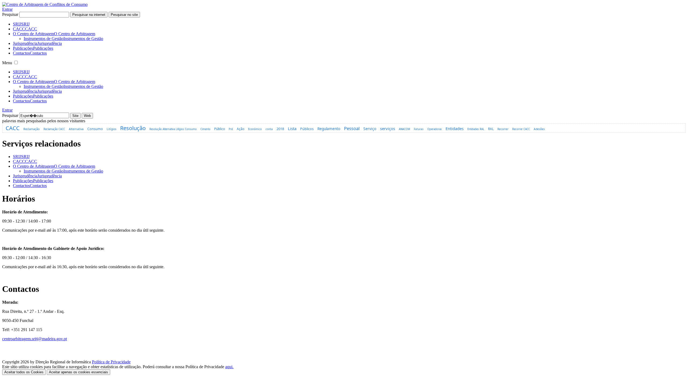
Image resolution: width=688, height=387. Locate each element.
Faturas (419, 129)
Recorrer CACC (521, 129)
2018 (280, 128)
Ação (240, 129)
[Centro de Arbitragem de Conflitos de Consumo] (45, 4)
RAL (491, 129)
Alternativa (76, 129)
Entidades (455, 128)
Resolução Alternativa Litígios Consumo (173, 129)
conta (269, 129)
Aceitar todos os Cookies (24, 372)
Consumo (95, 128)
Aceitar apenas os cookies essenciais (78, 372)
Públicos (307, 128)
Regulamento (328, 128)
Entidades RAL (475, 129)
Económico (255, 129)
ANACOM (404, 129)
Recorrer (502, 129)
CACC (13, 128)
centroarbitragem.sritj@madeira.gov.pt (34, 338)
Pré (231, 129)
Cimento (205, 129)
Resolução (133, 128)
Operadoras (434, 129)
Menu (7, 62)
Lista (292, 128)
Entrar (7, 9)
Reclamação (31, 129)
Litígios (111, 129)
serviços (387, 128)
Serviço (369, 128)
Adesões (539, 129)
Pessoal (352, 128)
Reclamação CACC (54, 129)
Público (219, 129)
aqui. (229, 366)
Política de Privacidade (111, 362)
